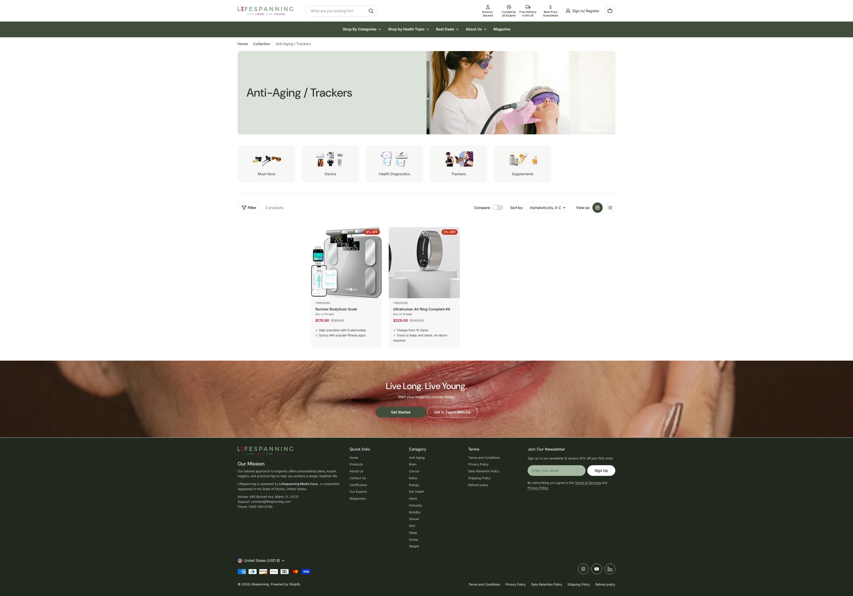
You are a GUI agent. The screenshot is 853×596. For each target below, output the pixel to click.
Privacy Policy (515, 584)
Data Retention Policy (546, 584)
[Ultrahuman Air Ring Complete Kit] (424, 262)
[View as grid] (597, 207)
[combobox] (341, 10)
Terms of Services (588, 483)
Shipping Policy (579, 584)
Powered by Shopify (285, 584)
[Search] (371, 11)
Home (243, 44)
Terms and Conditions (484, 584)
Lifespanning (259, 584)
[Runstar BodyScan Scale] (346, 262)
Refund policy (605, 584)
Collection (261, 44)
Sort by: (516, 207)
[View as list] (610, 207)
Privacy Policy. (538, 488)
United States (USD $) (262, 560)
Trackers (322, 303)
